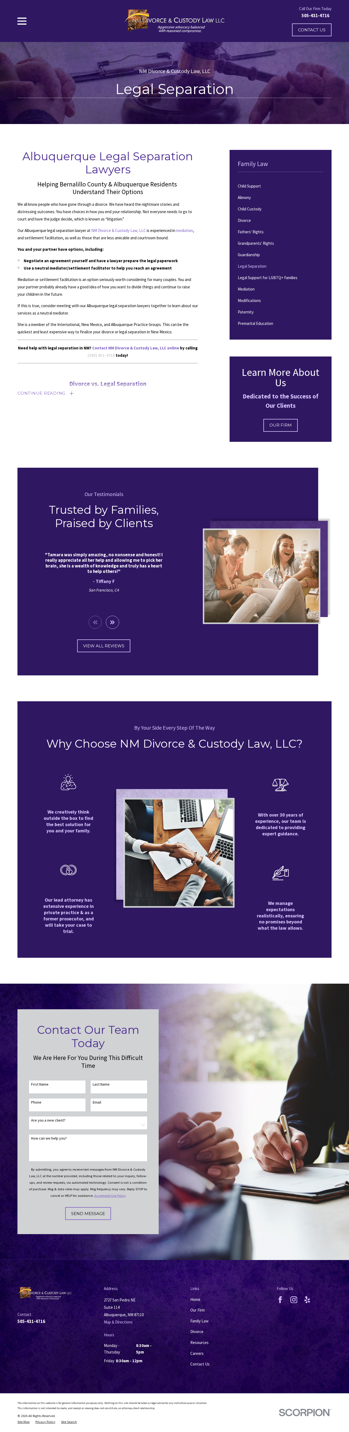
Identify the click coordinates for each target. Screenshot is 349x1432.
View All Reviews (103, 645)
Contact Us (312, 29)
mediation (184, 230)
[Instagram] (293, 1299)
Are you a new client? (48, 1120)
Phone (36, 1102)
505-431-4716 (315, 16)
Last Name (101, 1084)
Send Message (88, 1213)
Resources (199, 1342)
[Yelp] (307, 1299)
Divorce (196, 1331)
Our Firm (280, 425)
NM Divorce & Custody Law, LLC (118, 230)
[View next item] (112, 622)
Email (97, 1102)
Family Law (199, 1321)
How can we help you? (49, 1138)
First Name (40, 1084)
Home (195, 1299)
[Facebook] (280, 1299)
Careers (197, 1353)
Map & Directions (118, 1322)
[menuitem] (280, 186)
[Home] (174, 21)
